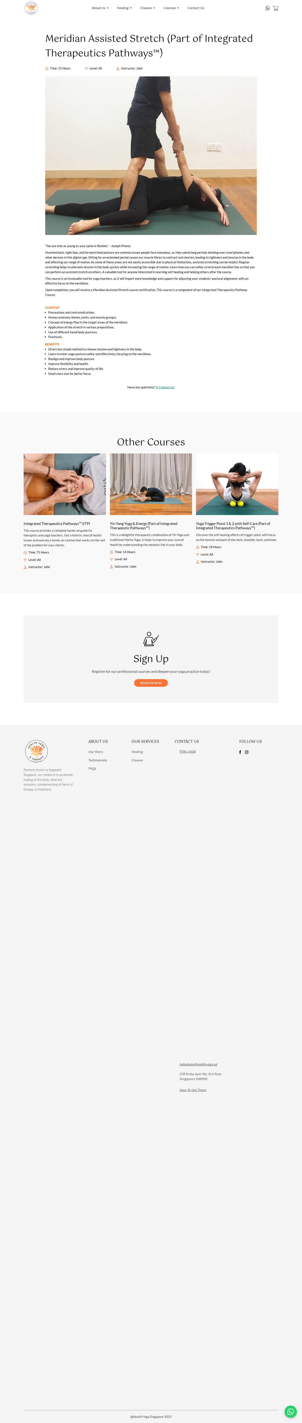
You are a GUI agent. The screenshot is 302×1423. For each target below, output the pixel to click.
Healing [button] (123, 8)
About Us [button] (98, 8)
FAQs (92, 768)
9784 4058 (188, 751)
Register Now (151, 683)
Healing (137, 752)
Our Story (95, 752)
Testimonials (97, 760)
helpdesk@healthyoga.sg (198, 1064)
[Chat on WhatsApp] (291, 1412)
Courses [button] (170, 8)
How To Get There (193, 1090)
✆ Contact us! (165, 387)
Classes (137, 760)
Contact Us (195, 8)
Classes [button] (146, 8)
